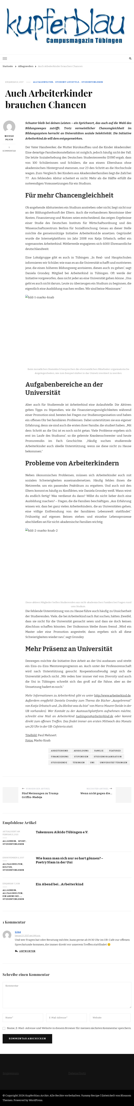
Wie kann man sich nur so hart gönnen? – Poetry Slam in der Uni (69, 860)
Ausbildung (81, 750)
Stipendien (81, 756)
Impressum (11, 1073)
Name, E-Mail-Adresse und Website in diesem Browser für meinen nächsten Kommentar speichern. (69, 1028)
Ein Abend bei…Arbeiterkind (59, 884)
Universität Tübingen (113, 762)
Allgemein (9, 841)
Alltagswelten (43, 82)
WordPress (35, 1100)
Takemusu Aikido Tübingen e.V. (62, 832)
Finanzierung (60, 756)
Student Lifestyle (67, 82)
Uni (92, 762)
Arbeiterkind (59, 750)
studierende (59, 762)
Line (18, 932)
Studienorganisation (108, 756)
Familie (98, 750)
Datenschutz (77, 1073)
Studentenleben (92, 82)
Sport (22, 841)
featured (115, 750)
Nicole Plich (9, 138)
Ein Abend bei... (12, 896)
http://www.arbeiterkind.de (112, 695)
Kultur (7, 867)
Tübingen (79, 762)
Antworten (27, 951)
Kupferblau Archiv (37, 1095)
